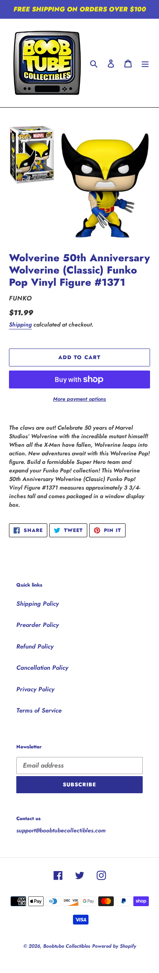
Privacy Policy (35, 689)
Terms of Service (39, 710)
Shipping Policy (37, 603)
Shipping (20, 324)
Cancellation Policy (42, 667)
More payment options (79, 399)
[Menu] (145, 63)
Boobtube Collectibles (66, 946)
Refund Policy (34, 646)
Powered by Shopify (114, 946)
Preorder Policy (37, 624)
